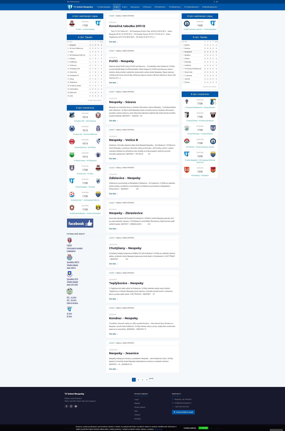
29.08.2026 (85, 21)
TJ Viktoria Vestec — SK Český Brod (85, 160)
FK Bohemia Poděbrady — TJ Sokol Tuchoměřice (85, 213)
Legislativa (71, 251)
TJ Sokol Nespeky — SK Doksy (85, 187)
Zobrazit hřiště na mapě (184, 412)
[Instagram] (217, 2)
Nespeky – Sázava (122, 102)
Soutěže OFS (72, 279)
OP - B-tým (71, 300)
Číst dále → (113, 42)
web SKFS (71, 268)
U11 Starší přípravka (191, 7)
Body (101, 41)
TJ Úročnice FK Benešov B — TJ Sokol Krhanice (200, 107)
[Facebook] (214, 2)
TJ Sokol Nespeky (103, 7)
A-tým (116, 7)
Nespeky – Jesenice (124, 353)
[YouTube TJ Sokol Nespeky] (76, 406)
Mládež (137, 403)
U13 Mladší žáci (174, 7)
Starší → (151, 380)
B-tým (124, 7)
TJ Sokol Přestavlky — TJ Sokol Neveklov (200, 134)
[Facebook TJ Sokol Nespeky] (66, 406)
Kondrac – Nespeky (123, 318)
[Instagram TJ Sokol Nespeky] (71, 406)
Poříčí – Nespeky (121, 61)
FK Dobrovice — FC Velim (85, 174)
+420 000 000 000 (182, 407)
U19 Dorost (147, 7)
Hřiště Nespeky (74, 2)
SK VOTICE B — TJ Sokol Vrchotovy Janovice (200, 147)
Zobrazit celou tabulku (95, 100)
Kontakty (137, 419)
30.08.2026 (199, 21)
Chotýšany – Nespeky (125, 248)
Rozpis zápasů (139, 407)
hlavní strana (72, 303)
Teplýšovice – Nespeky (126, 283)
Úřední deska (72, 265)
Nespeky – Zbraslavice (126, 213)
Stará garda (134, 7)
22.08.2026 (85, 113)
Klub (136, 411)
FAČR (69, 245)
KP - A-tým (71, 297)
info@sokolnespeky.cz (183, 403)
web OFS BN (72, 284)
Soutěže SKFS (73, 262)
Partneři (137, 415)
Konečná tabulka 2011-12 (127, 26)
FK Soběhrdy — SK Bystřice (200, 175)
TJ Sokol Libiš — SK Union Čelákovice (85, 134)
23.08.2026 (199, 152)
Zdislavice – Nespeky (125, 178)
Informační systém (75, 248)
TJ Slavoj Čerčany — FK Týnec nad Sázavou (200, 120)
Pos (68, 41)
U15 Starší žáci (160, 7)
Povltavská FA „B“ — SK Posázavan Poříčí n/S (85, 200)
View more (158, 429)
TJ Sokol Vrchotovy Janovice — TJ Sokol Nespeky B (200, 29)
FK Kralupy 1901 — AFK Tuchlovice (85, 121)
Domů (112, 16)
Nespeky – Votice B (123, 140)
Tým (71, 41)
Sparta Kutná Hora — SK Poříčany (85, 147)
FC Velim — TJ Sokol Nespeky (85, 29)
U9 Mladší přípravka (209, 7)
